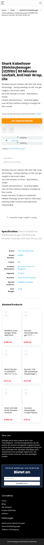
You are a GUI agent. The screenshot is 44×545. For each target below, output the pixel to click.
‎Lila (19, 262)
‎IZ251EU (20, 255)
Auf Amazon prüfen (22, 121)
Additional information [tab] (12, 162)
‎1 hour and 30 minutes (27, 278)
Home (4, 10)
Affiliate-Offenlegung (10, 529)
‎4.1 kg (20, 289)
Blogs (4, 504)
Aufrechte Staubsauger (29, 10)
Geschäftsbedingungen (11, 526)
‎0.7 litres (21, 273)
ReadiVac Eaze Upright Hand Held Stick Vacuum (10, 334)
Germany (15, 140)
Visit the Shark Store (26, 251)
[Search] (40, 3)
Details (38, 114)
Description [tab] (7, 158)
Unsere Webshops (9, 510)
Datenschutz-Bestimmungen (13, 523)
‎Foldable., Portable (25, 282)
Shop (13, 10)
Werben (5, 513)
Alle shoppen (7, 507)
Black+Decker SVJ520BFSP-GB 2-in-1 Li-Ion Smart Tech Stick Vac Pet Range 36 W (11, 375)
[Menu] (2, 3)
